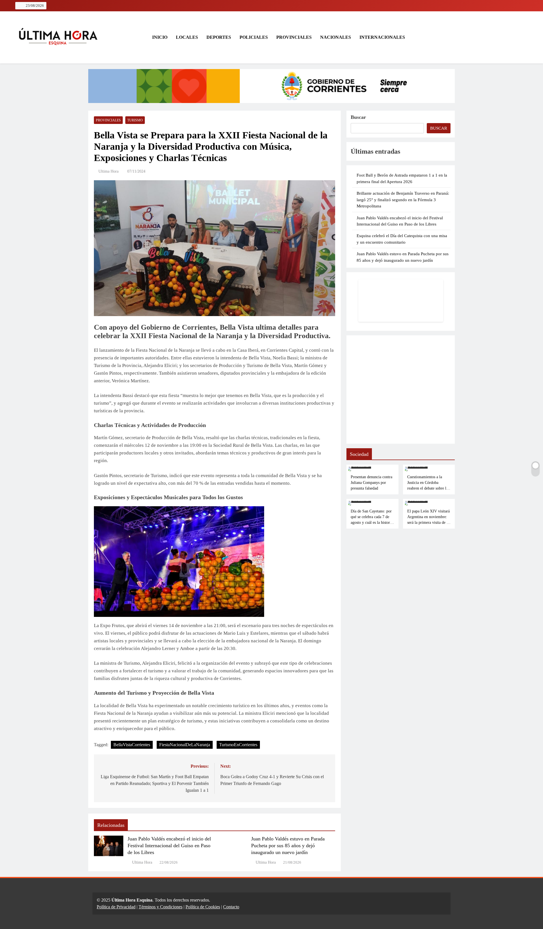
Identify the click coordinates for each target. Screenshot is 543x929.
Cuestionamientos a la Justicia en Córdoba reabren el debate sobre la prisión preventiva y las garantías (427, 488)
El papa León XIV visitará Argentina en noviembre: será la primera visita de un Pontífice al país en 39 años (429, 522)
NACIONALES (335, 37)
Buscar (358, 117)
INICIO (159, 37)
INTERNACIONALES (382, 37)
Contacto (231, 906)
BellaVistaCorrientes (131, 744)
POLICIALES (254, 37)
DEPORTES (218, 37)
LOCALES (187, 37)
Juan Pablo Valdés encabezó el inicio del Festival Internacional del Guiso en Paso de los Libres (169, 845)
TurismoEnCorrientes (238, 744)
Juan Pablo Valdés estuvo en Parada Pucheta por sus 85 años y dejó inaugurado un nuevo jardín (288, 845)
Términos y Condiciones (160, 906)
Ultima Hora (108, 171)
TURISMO (135, 120)
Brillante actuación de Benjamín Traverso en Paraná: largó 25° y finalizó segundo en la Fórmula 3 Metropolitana (403, 199)
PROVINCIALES (294, 37)
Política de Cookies (203, 906)
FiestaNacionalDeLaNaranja (184, 744)
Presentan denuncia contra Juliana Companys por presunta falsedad (371, 482)
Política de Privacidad (116, 906)
